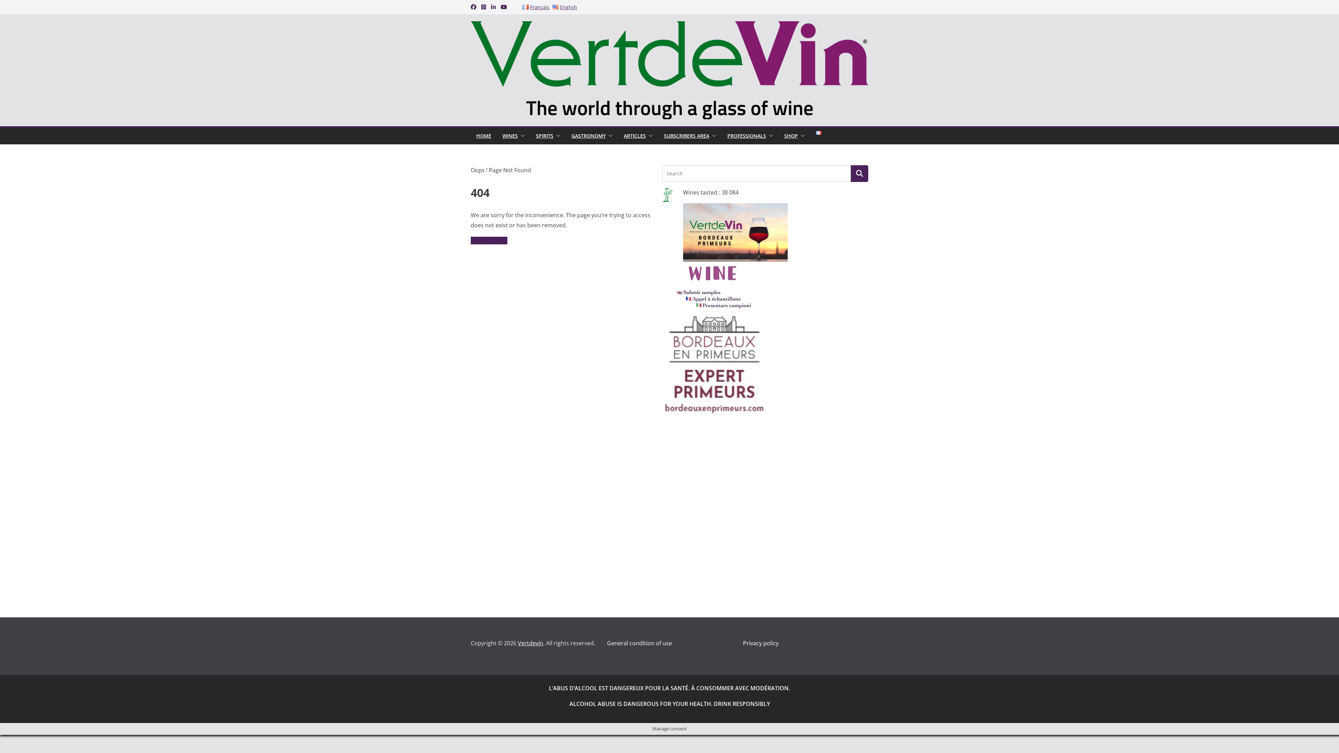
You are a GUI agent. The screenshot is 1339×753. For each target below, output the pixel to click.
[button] (521, 136)
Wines (510, 135)
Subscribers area (686, 135)
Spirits (544, 135)
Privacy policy (761, 643)
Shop (791, 135)
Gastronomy (589, 135)
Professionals (746, 135)
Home (483, 135)
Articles (635, 135)
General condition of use (639, 643)
